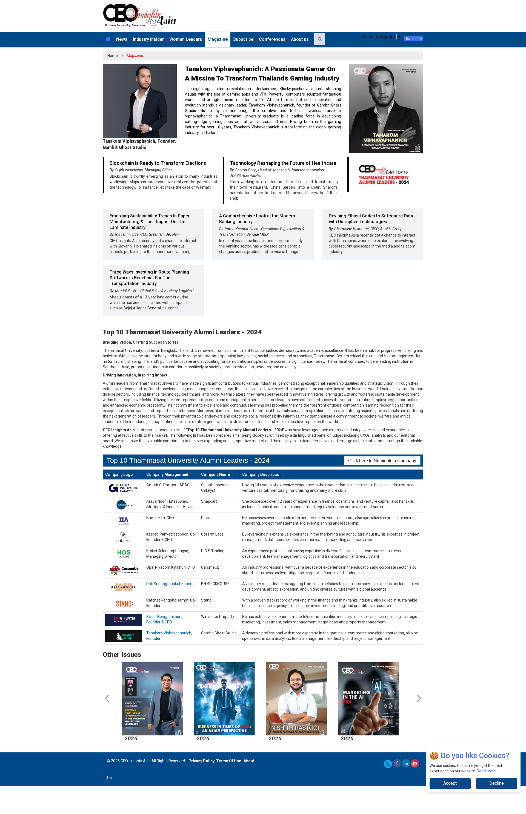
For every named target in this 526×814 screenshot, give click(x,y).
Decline (496, 783)
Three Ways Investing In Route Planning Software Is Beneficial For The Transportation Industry (149, 277)
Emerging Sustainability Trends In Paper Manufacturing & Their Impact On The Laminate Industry (150, 221)
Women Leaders (185, 39)
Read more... (487, 771)
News (121, 39)
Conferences (272, 39)
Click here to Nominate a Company (382, 460)
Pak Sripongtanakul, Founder (171, 584)
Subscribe (243, 39)
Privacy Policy (201, 761)
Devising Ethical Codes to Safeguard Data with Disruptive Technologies (371, 218)
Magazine (218, 39)
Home (112, 55)
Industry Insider (148, 39)
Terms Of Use (228, 761)
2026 (131, 738)
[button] (108, 39)
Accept (450, 783)
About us (300, 39)
